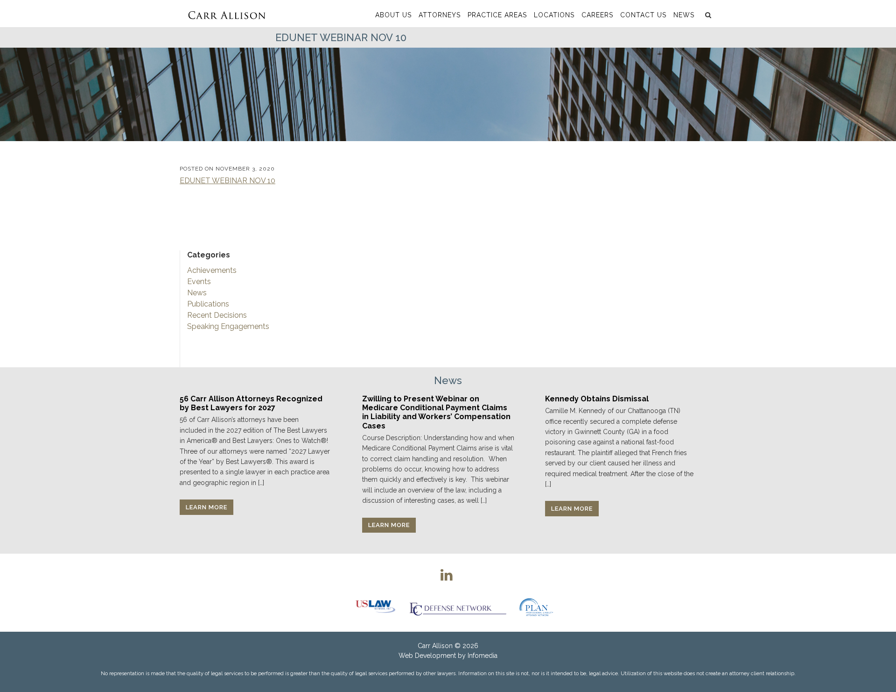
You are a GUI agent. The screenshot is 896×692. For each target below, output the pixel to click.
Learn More (206, 507)
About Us (393, 15)
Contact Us (643, 15)
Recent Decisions (217, 315)
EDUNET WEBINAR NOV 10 (227, 180)
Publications (208, 304)
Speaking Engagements (228, 326)
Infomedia (482, 655)
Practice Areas (497, 15)
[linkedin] (447, 575)
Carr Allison (435, 645)
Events (199, 281)
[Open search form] (707, 14)
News (683, 15)
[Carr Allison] (226, 13)
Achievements (212, 270)
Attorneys (440, 15)
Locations (554, 15)
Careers (597, 15)
